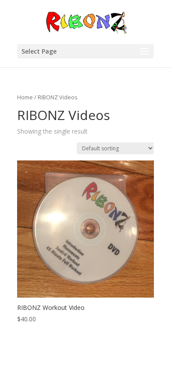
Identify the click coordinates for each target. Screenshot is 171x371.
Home (25, 97)
